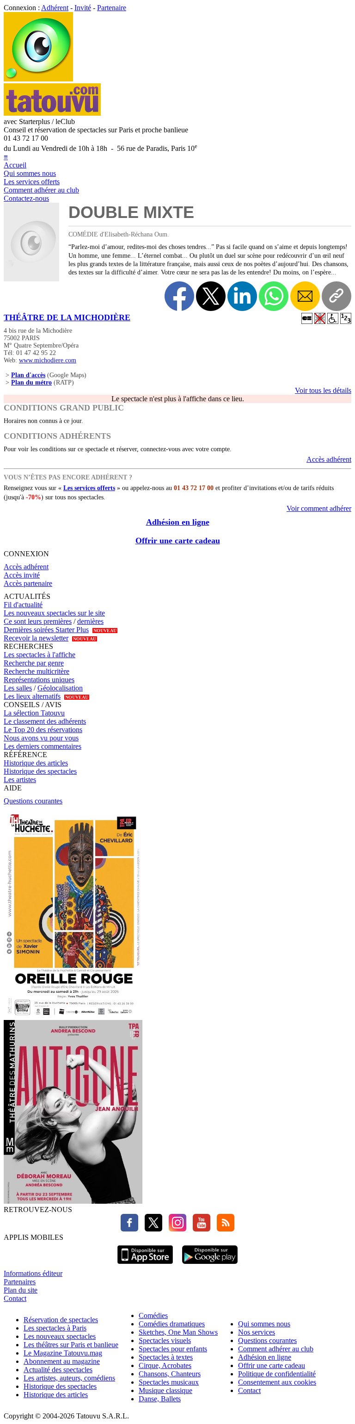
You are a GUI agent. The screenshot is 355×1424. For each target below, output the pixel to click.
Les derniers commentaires (42, 746)
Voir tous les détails (323, 390)
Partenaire (111, 8)
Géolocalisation (60, 688)
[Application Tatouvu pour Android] (209, 1265)
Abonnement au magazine (62, 1361)
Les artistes (20, 780)
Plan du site (20, 1290)
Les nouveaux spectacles (60, 1336)
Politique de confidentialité (277, 1374)
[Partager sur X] (211, 296)
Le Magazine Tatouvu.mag (63, 1353)
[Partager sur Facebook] (179, 296)
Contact (15, 1298)
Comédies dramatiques (172, 1324)
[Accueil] (38, 79)
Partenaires (20, 1282)
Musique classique (165, 1390)
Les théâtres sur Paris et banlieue (71, 1345)
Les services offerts (32, 182)
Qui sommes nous (30, 173)
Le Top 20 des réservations (43, 730)
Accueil (15, 165)
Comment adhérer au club (41, 190)
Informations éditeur (33, 1273)
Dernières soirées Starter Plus (46, 630)
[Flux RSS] (223, 1229)
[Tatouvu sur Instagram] (175, 1229)
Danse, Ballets (160, 1399)
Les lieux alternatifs (32, 696)
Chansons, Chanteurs (170, 1374)
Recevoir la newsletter (36, 638)
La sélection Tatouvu (34, 713)
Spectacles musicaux (169, 1382)
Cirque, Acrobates (165, 1365)
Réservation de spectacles (61, 1320)
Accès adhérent (328, 459)
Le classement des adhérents (45, 721)
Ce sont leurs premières (38, 621)
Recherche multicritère (36, 671)
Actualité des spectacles (58, 1370)
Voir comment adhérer (319, 508)
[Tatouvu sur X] (151, 1229)
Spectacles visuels (165, 1340)
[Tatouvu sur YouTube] (199, 1229)
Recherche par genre (34, 663)
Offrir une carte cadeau (177, 540)
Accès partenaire (28, 583)
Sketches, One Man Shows (178, 1332)
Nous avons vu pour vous (41, 738)
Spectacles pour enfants (173, 1349)
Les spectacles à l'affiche (39, 655)
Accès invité (22, 575)
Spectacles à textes (166, 1357)
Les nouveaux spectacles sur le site (54, 613)
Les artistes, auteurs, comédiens (69, 1378)
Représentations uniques (39, 680)
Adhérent (54, 8)
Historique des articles (36, 763)
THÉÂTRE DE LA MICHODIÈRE (67, 317)
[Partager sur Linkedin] (242, 296)
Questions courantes (33, 801)
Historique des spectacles (40, 771)
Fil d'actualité (23, 605)
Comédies (153, 1315)
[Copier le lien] (336, 296)
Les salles (18, 688)
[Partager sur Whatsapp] (273, 296)
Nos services (256, 1332)
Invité (82, 8)
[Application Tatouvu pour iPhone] (145, 1265)
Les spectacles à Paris (55, 1328)
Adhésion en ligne (177, 522)
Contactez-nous (26, 198)
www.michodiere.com (47, 360)
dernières (90, 621)
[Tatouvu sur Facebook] (129, 1229)
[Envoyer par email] (305, 296)
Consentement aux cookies (277, 1382)
